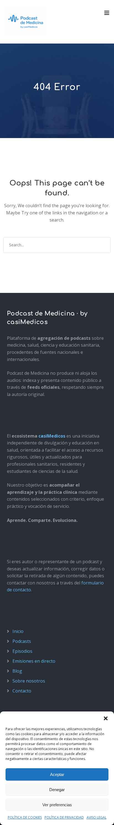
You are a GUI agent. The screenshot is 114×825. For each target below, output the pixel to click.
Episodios (22, 651)
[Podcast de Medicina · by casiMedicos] (25, 22)
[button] (105, 718)
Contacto (21, 691)
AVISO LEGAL (97, 817)
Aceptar (57, 774)
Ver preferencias (57, 804)
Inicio (18, 631)
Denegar (57, 789)
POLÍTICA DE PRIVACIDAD (64, 817)
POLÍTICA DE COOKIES (25, 817)
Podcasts (21, 641)
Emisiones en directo (33, 661)
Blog (17, 671)
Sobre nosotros (28, 681)
